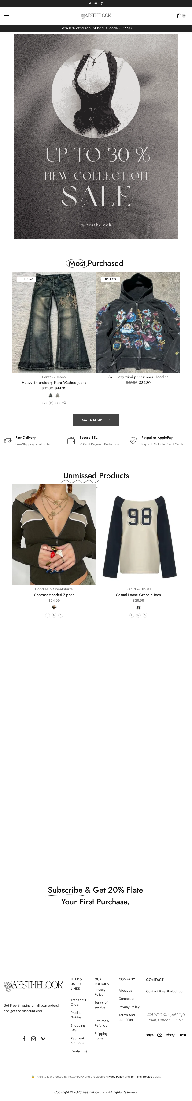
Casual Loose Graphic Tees (138, 595)
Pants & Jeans (54, 377)
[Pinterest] (102, 3)
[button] (6, 15)
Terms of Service (141, 1077)
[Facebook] (90, 3)
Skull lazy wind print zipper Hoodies (138, 377)
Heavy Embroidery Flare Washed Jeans (54, 382)
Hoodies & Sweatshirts (54, 589)
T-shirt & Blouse (138, 589)
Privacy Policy (115, 1077)
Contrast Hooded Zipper (54, 595)
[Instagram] (96, 3)
